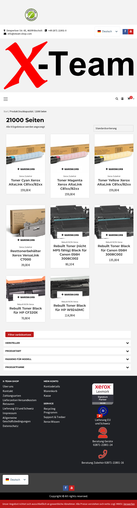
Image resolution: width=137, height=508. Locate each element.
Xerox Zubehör (25, 176)
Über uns (8, 386)
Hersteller (12, 343)
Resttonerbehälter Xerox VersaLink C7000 (25, 255)
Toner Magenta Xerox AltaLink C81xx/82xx (69, 184)
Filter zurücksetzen (19, 334)
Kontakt (8, 391)
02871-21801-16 (114, 462)
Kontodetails (52, 386)
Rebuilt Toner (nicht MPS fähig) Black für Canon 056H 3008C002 (70, 252)
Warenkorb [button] (27, 169)
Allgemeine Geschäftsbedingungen (17, 419)
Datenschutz (10, 426)
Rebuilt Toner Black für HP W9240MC (70, 308)
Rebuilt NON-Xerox (70, 242)
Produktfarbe (14, 367)
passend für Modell (18, 359)
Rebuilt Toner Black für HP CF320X (25, 310)
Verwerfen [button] (129, 504)
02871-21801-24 (102, 445)
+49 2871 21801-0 (57, 30)
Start (6, 111)
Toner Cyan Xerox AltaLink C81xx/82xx (25, 182)
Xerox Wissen (52, 421)
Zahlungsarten (12, 395)
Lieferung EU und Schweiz (18, 408)
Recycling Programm (50, 410)
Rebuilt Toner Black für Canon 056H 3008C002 (114, 250)
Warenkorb (50, 391)
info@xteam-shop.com (20, 33)
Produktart (13, 351)
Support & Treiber (54, 417)
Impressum (10, 413)
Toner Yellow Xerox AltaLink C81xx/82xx (114, 182)
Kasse (47, 395)
